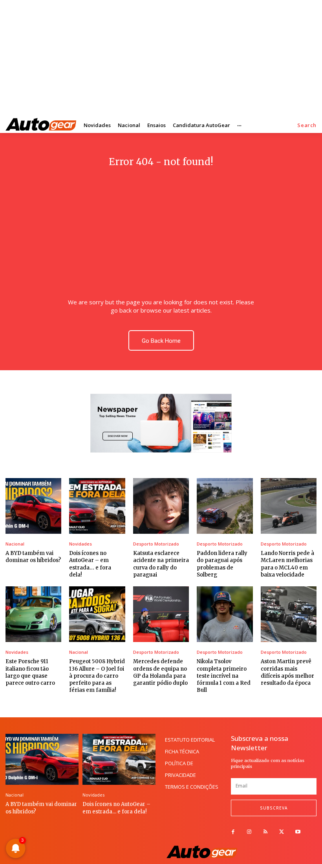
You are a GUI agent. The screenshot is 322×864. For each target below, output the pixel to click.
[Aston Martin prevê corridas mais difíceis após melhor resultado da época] (289, 614)
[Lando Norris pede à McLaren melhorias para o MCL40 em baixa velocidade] (289, 506)
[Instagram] (249, 832)
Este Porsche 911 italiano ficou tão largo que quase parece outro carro (30, 672)
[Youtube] (298, 832)
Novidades (80, 544)
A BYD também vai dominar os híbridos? (33, 557)
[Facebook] (233, 832)
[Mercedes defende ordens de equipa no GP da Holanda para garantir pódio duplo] (161, 614)
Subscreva (273, 808)
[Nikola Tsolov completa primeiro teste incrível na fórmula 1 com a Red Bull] (224, 614)
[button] (307, 125)
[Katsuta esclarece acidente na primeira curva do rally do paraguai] (161, 506)
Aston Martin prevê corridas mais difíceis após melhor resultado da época (287, 672)
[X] (282, 832)
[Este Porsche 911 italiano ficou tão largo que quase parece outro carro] (33, 614)
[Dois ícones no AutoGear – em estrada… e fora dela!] (97, 506)
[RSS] (265, 832)
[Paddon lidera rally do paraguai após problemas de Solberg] (224, 506)
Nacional (14, 544)
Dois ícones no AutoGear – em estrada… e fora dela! (116, 808)
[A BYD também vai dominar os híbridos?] (33, 506)
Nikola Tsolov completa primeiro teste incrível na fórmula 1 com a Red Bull (224, 675)
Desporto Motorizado (156, 544)
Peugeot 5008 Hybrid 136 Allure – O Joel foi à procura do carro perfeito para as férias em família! (97, 675)
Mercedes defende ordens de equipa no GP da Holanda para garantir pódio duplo (160, 672)
